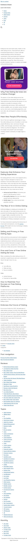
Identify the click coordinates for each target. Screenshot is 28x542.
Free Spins (6, 455)
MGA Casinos (7, 482)
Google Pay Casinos (9, 463)
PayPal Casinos (7, 488)
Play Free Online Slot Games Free (12, 398)
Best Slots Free (7, 390)
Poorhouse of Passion (6, 5)
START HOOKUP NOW (14, 86)
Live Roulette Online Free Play (11, 369)
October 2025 (7, 530)
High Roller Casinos (8, 467)
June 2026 (6, 526)
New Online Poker (8, 371)
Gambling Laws (7, 457)
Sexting (5, 17)
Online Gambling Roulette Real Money (13, 396)
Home (5, 11)
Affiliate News (7, 414)
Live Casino (6, 476)
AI (4, 24)
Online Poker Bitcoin (9, 405)
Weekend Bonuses (8, 515)
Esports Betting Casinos (10, 451)
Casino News (7, 436)
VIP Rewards (7, 511)
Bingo (5, 428)
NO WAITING (14, 159)
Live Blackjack (7, 474)
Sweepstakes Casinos (9, 505)
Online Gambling (8, 380)
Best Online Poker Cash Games (11, 400)
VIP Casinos (6, 509)
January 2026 (7, 528)
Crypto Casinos (7, 445)
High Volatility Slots (9, 469)
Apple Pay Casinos (8, 422)
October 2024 (7, 535)
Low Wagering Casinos (9, 480)
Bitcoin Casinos (7, 430)
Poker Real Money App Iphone (11, 394)
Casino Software (8, 440)
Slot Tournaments (8, 503)
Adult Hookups (7, 413)
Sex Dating (6, 496)
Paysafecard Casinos (9, 490)
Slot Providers (7, 501)
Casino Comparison (8, 434)
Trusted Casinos (8, 507)
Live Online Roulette (9, 392)
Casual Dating (7, 441)
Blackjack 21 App (8, 384)
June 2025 (6, 532)
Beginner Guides (8, 426)
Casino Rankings (7, 438)
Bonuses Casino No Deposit (10, 388)
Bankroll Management (9, 424)
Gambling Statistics (9, 461)
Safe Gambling (7, 494)
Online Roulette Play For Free (11, 403)
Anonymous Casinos (9, 420)
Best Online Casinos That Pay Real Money (14, 373)
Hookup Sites (7, 13)
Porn (5, 21)
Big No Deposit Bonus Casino (11, 367)
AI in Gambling (7, 418)
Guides (5, 465)
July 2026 (6, 524)
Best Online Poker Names (10, 382)
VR (4, 22)
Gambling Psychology (9, 459)
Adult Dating (7, 15)
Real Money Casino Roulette (11, 386)
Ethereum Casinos (8, 453)
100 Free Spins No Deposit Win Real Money (14, 378)
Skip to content (5, 2)
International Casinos (9, 472)
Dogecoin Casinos (8, 449)
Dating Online (7, 447)
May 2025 (6, 533)
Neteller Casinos (8, 486)
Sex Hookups (7, 351)
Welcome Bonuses (8, 517)
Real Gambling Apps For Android (12, 402)
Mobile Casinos (7, 484)
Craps (5, 443)
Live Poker (6, 478)
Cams (5, 19)
